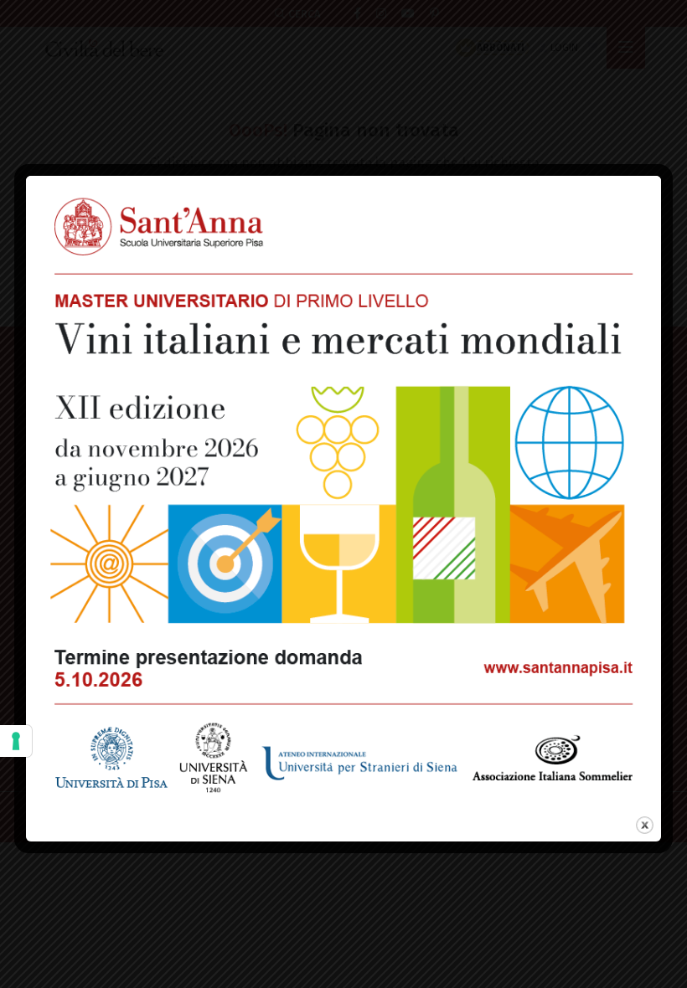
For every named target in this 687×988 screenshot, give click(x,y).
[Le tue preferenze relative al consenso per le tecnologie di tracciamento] (16, 741)
